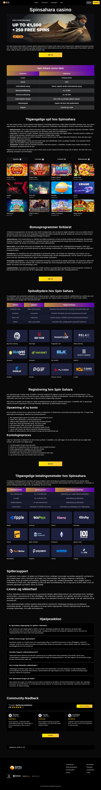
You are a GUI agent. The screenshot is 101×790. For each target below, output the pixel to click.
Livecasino (38, 159)
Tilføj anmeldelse (84, 706)
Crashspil (60, 159)
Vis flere (50, 735)
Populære (16, 159)
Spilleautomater (82, 159)
